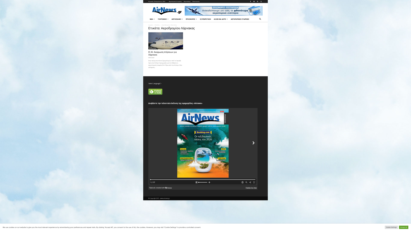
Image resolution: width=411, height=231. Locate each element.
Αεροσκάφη (187, 1)
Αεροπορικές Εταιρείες (175, 1)
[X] (261, 1)
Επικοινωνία (195, 1)
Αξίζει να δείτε (220, 19)
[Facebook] (250, 1)
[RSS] (257, 1)
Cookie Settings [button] (391, 227)
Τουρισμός (162, 19)
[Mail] (254, 1)
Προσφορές (190, 19)
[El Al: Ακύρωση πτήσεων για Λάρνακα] (165, 40)
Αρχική (150, 25)
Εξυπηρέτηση (205, 19)
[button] (260, 19)
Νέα (151, 19)
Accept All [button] (403, 227)
